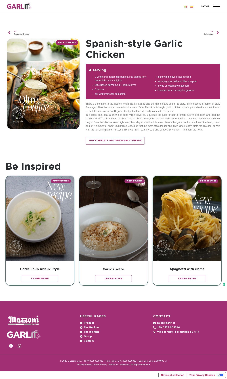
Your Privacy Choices (202, 375)
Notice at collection (172, 375)
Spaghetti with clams (187, 269)
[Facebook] (11, 346)
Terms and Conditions (118, 364)
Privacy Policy (84, 364)
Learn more (40, 278)
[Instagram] (19, 346)
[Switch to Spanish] (192, 6)
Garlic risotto (113, 269)
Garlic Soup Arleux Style (40, 269)
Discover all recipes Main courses (115, 140)
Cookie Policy (99, 364)
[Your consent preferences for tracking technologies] (224, 284)
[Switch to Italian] (186, 6)
